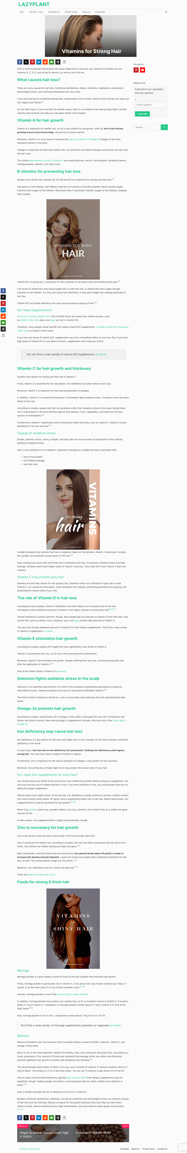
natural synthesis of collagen (83, 139)
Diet (22, 12)
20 (31, 1008)
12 (105, 690)
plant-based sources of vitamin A (46, 160)
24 (21, 1109)
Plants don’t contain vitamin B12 (33, 316)
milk (36, 320)
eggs (52, 320)
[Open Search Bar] (166, 12)
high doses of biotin (76, 1077)
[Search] (164, 127)
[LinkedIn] (38, 62)
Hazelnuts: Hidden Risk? (93, 1133)
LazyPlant (34, 4)
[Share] (57, 62)
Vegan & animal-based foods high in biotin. (44, 1134)
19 (83, 987)
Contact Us (162, 1149)
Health (86, 12)
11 (52, 664)
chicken (24, 320)
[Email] (51, 62)
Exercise (100, 12)
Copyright (124, 1149)
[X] (26, 62)
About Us (135, 1149)
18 (81, 987)
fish (31, 320)
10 (113, 609)
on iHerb (100, 354)
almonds (61, 671)
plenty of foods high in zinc (41, 874)
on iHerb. (48, 631)
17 (76, 867)
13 (72, 802)
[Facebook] (19, 62)
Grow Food (71, 12)
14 (74, 802)
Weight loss (36, 12)
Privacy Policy (148, 1149)
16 (75, 860)
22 (25, 1084)
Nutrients (54, 12)
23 (19, 1109)
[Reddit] (45, 62)
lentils (32, 809)
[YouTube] (142, 70)
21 (91, 1059)
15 (78, 846)
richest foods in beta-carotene (72, 994)
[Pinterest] (32, 62)
